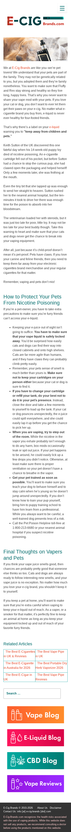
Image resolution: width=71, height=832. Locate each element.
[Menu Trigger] (62, 8)
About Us (42, 807)
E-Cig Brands (21, 67)
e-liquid (54, 127)
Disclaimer (55, 807)
